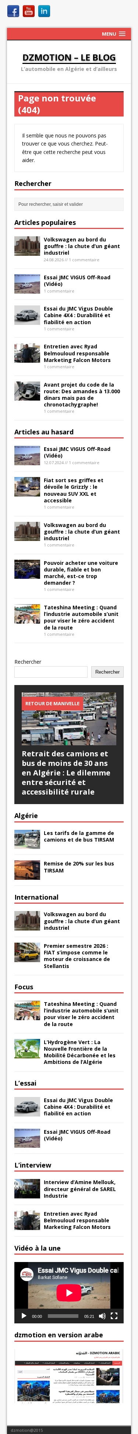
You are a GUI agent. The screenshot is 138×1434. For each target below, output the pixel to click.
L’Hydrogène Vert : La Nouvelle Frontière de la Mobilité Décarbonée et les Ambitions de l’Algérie (80, 1052)
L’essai (25, 1083)
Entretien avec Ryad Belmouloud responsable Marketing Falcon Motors (77, 353)
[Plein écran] (114, 1316)
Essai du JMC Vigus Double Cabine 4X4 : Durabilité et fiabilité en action (78, 315)
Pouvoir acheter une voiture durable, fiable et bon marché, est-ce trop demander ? (81, 573)
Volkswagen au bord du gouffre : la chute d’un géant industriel (82, 246)
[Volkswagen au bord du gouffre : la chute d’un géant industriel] (27, 251)
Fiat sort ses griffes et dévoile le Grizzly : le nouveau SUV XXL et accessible (73, 490)
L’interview (32, 1165)
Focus (23, 986)
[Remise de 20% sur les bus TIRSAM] (27, 875)
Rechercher (27, 661)
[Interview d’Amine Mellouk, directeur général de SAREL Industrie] (27, 1194)
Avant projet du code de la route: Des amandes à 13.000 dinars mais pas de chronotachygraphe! (82, 394)
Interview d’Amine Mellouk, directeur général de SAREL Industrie (80, 1189)
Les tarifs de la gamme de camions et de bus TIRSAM (79, 836)
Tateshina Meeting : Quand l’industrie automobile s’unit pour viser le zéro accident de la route (81, 617)
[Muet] (102, 1316)
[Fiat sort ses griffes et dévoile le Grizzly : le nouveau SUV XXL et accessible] (27, 492)
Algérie (26, 815)
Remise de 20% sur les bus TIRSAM (79, 867)
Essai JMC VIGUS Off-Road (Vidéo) (77, 280)
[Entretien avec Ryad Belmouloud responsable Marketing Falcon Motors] (27, 358)
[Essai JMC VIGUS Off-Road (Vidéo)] (27, 289)
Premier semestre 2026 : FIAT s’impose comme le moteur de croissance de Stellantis (77, 955)
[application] (69, 1292)
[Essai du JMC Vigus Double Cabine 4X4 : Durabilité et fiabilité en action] (27, 320)
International (36, 897)
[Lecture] (24, 1316)
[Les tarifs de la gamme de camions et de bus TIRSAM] (27, 844)
